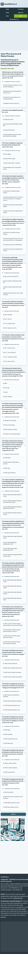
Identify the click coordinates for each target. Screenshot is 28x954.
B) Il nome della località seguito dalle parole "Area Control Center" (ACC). (12, 501)
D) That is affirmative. (7, 396)
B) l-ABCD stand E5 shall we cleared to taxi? (12, 668)
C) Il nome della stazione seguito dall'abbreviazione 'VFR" (10, 549)
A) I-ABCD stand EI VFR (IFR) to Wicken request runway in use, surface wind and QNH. (13, 624)
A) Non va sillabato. (7, 154)
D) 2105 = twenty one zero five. (10, 328)
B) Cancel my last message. (9, 425)
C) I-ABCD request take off (9, 772)
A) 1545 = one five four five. (9, 348)
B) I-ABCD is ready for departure (10, 767)
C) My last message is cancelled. (10, 429)
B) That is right (6, 387)
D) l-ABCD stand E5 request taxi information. (12, 677)
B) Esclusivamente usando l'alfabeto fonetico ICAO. (12, 124)
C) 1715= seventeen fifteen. (9, 323)
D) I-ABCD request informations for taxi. (11, 710)
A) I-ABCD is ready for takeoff (9, 763)
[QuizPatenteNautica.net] (13, 840)
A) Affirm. (5, 383)
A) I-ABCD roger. (6, 730)
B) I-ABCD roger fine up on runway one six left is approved (13, 797)
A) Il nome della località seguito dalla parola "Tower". (12, 580)
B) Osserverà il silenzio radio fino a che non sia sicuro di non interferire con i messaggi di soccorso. (13, 198)
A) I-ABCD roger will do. (8, 792)
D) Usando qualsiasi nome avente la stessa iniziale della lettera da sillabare (12, 135)
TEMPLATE (20, 12)
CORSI (7, 12)
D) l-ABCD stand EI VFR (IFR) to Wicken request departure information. (11, 642)
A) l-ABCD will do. (7, 457)
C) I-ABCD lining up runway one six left (11, 802)
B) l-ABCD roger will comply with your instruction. (11, 463)
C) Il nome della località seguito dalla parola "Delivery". (12, 593)
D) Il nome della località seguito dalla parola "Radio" (12, 599)
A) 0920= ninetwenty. (7, 314)
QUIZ (20, 16)
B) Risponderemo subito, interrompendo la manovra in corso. (12, 92)
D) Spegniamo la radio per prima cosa (11, 103)
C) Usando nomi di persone (9, 130)
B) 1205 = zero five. (7, 319)
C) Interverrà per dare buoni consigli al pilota (12, 244)
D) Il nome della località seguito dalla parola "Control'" (12, 513)
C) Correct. (5, 392)
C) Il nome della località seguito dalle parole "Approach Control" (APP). (12, 507)
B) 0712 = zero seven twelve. (9, 352)
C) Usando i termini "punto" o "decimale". (11, 163)
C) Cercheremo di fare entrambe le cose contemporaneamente (11, 98)
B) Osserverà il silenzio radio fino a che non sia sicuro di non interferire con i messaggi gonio (13, 239)
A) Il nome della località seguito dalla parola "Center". (12, 495)
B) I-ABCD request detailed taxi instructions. (12, 701)
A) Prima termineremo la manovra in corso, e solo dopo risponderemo (12, 86)
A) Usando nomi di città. (8, 119)
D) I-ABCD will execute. (8, 743)
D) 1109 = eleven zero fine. (9, 361)
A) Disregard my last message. (9, 420)
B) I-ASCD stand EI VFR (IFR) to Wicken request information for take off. (11, 630)
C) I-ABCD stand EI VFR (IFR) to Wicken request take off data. (11, 636)
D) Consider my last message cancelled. (11, 434)
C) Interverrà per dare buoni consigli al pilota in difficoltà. (13, 205)
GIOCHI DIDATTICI (14, 19)
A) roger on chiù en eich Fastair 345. (11, 276)
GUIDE (7, 9)
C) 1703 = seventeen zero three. (10, 357)
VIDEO (7, 16)
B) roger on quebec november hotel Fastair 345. (12, 281)
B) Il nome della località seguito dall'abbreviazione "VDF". (9, 543)
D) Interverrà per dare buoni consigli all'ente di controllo (13, 211)
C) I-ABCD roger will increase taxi (10, 738)
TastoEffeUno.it (9, 4)
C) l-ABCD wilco (6, 468)
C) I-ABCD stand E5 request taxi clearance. (12, 672)
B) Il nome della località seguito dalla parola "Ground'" (12, 586)
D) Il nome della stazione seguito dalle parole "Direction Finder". (12, 555)
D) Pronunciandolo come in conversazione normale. (12, 168)
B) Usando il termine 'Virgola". (9, 158)
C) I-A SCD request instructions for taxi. (11, 705)
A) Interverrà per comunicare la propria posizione (11, 191)
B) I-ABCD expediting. (7, 734)
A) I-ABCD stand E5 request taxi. (10, 663)
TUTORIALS (21, 9)
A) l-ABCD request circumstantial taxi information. (11, 695)
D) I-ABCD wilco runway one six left (10, 807)
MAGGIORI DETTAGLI (18, 898)
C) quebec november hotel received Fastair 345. (12, 287)
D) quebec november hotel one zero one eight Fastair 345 (13, 293)
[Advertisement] (14, 36)
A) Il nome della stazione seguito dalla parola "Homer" (12, 537)
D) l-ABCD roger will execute (9, 472)
